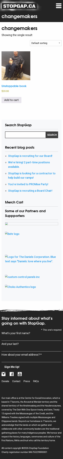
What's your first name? (16, 333)
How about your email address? (22, 354)
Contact (16, 381)
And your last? (10, 343)
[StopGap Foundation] (19, 6)
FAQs (36, 381)
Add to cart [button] (11, 100)
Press (26, 381)
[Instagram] (4, 374)
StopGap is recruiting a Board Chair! (30, 190)
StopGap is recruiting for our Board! (30, 155)
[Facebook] (12, 374)
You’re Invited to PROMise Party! (28, 184)
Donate (5, 381)
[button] (58, 5)
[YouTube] (20, 374)
